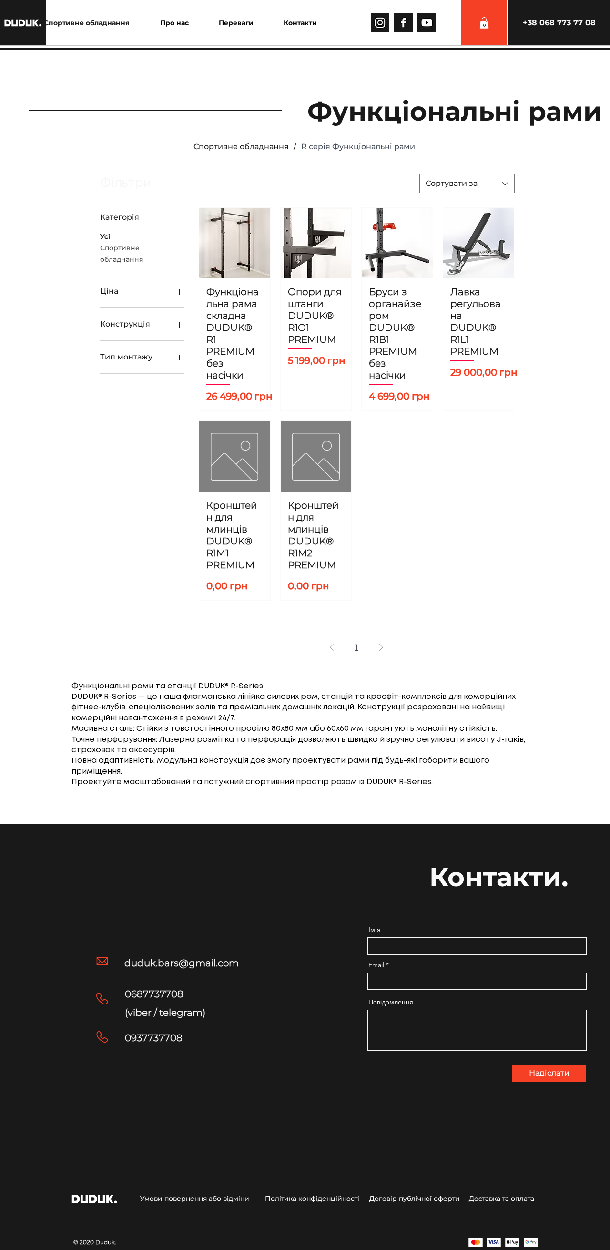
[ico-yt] (426, 22)
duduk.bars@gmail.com (181, 963)
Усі (105, 236)
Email (376, 965)
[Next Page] (381, 647)
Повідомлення (390, 1002)
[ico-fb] (403, 22)
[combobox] (467, 183)
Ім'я (374, 929)
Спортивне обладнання (121, 254)
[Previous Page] (331, 647)
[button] (484, 23)
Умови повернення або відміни (194, 1198)
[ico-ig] (380, 22)
